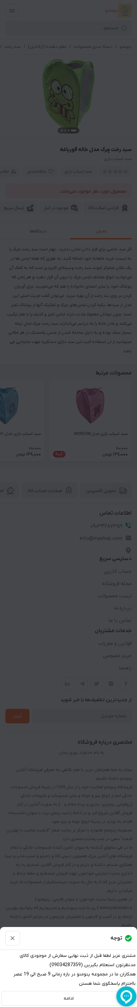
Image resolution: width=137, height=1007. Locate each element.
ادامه (68, 998)
